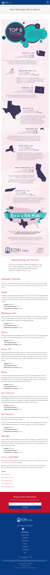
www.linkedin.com (6, 480)
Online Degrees (25, 535)
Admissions (25, 538)
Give (25, 552)
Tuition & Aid (25, 541)
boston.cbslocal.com (7, 477)
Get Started (25, 549)
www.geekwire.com (6, 483)
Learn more (20, 563)
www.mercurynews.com (8, 486)
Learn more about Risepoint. (41, 561)
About (25, 544)
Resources (25, 546)
